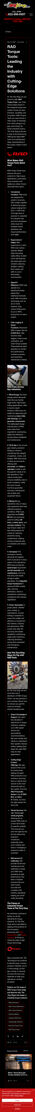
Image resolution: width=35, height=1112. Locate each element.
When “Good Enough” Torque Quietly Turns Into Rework (18, 1074)
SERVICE (26, 19)
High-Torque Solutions (15, 1010)
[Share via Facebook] (8, 1036)
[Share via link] (22, 1036)
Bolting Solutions (14, 1002)
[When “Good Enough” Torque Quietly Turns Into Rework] (19, 1061)
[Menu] (31, 14)
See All (26, 1050)
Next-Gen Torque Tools (16, 1025)
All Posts (8, 32)
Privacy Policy (19, 1096)
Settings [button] (17, 1109)
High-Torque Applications (16, 1006)
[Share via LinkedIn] (18, 1036)
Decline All (17, 1105)
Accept (17, 1100)
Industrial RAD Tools (15, 1018)
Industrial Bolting (14, 1014)
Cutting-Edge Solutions (16, 1022)
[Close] (32, 1091)
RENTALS (8, 19)
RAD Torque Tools (14, 1029)
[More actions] (26, 42)
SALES (18, 19)
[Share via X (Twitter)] (13, 1036)
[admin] (32, 0)
